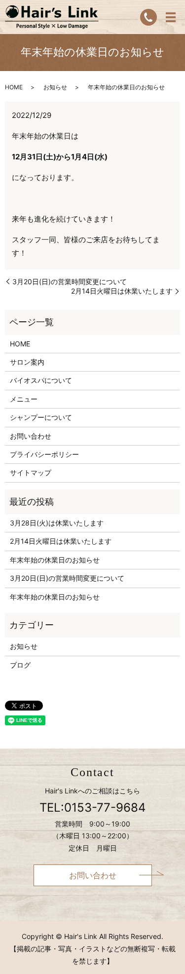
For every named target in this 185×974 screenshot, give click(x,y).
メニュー (23, 399)
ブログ (20, 665)
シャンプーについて (41, 417)
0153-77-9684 (105, 807)
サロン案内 (27, 362)
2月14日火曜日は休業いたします (122, 291)
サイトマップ (30, 472)
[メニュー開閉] (171, 17)
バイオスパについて (41, 380)
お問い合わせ (30, 436)
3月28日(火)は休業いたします (57, 523)
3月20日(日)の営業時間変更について (69, 281)
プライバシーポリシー (44, 454)
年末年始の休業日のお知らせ (55, 560)
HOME (14, 87)
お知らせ (55, 87)
